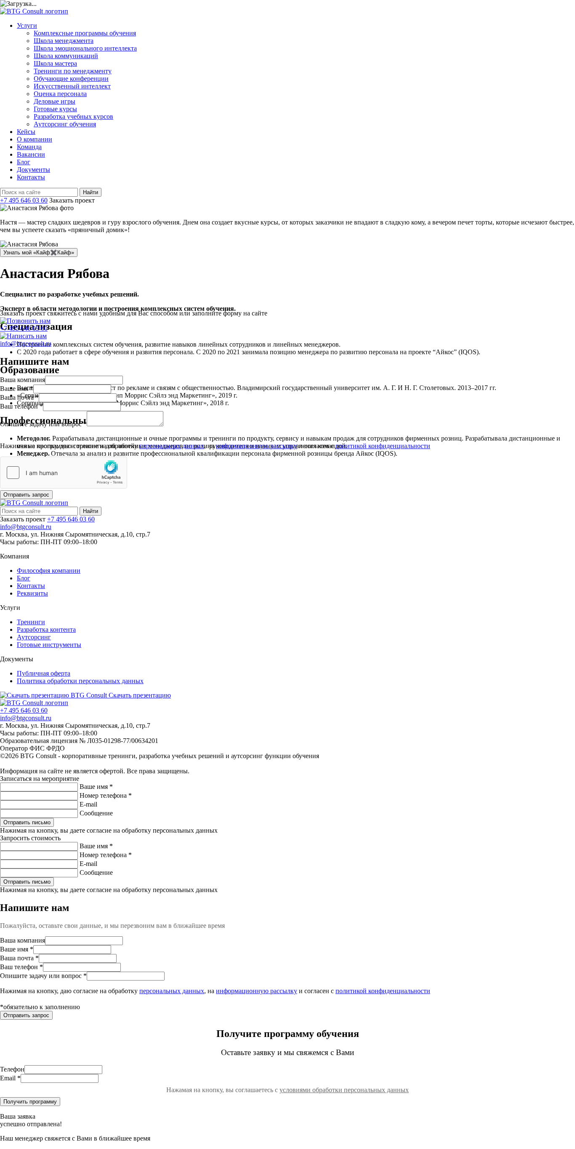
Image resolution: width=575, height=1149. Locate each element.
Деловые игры (54, 101)
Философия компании (48, 570)
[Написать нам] (23, 335)
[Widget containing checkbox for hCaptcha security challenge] (63, 473)
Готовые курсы (55, 108)
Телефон (12, 1069)
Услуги (27, 25)
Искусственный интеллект (72, 86)
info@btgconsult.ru (25, 526)
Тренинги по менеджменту (73, 71)
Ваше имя (16, 388)
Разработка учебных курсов (73, 116)
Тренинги (31, 621)
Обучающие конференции (71, 78)
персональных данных (171, 445)
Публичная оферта (43, 673)
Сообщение (96, 813)
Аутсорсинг (34, 637)
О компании (34, 139)
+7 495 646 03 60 (24, 200)
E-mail (88, 804)
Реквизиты (32, 593)
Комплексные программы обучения (85, 33)
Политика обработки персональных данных (80, 680)
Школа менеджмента (63, 40)
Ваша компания (22, 379)
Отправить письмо (27, 822)
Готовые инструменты (49, 644)
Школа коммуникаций (66, 55)
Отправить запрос (26, 495)
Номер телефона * (106, 795)
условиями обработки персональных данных (344, 1089)
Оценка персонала (60, 93)
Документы (33, 169)
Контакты (31, 177)
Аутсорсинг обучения (65, 124)
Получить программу (30, 1101)
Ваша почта (19, 397)
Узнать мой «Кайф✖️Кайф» (38, 252)
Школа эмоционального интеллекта (85, 48)
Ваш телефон (21, 406)
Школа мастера (55, 63)
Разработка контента (46, 629)
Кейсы (26, 131)
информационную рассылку (256, 445)
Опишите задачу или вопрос (43, 424)
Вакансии (31, 154)
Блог (23, 162)
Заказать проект (72, 200)
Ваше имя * (96, 786)
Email (10, 1078)
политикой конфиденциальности (382, 445)
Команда (29, 146)
